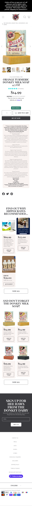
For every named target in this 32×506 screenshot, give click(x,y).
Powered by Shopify (15, 490)
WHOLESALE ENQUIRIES (15, 457)
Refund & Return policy (15, 472)
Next (30, 46)
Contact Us (15, 438)
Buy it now (16, 118)
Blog (15, 445)
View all (16, 291)
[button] (3, 17)
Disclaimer (15, 461)
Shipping (9, 96)
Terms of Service (15, 468)
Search (15, 449)
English (14, 485)
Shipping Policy (15, 464)
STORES (15, 453)
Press (15, 442)
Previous (2, 46)
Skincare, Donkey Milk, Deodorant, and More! (16, 24)
